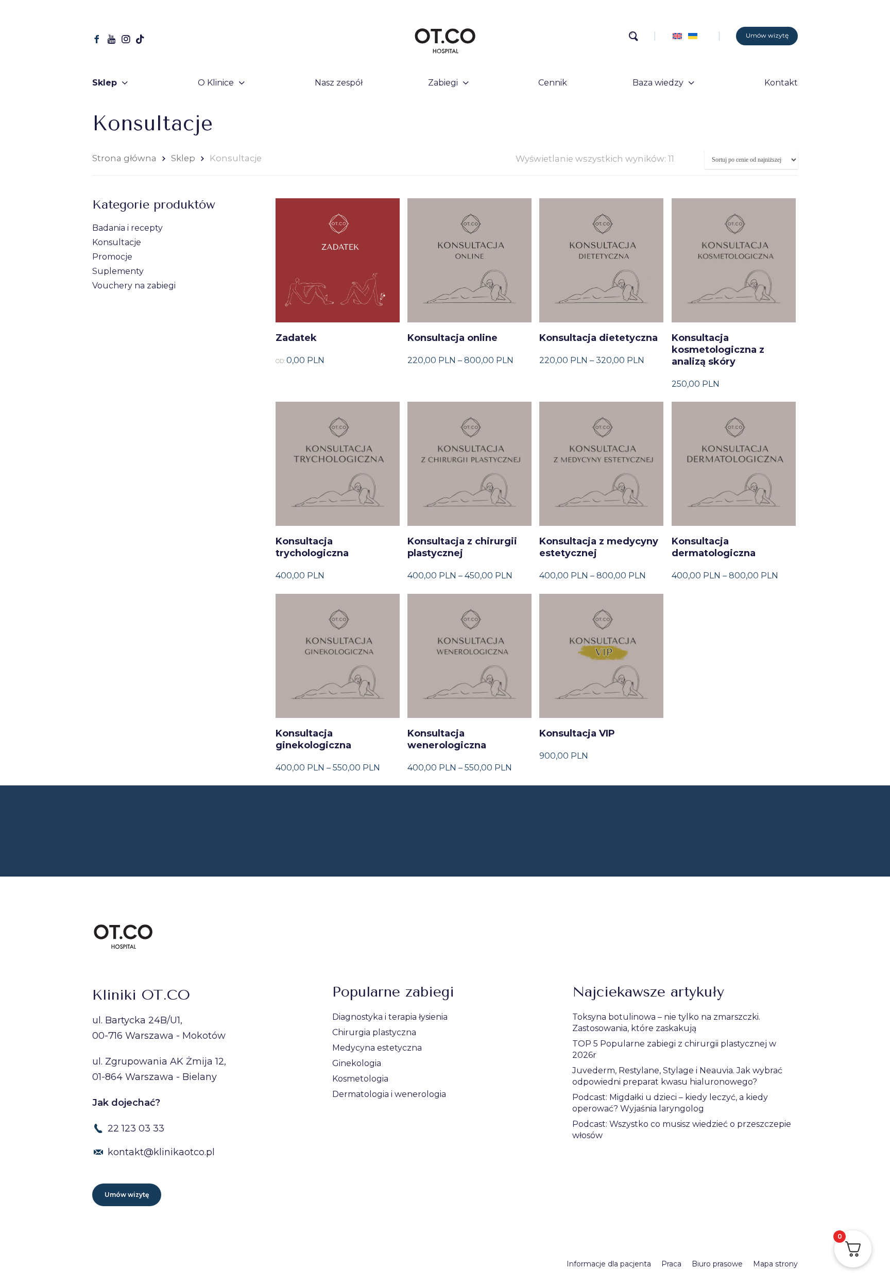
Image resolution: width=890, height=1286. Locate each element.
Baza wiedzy (657, 83)
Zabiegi (443, 83)
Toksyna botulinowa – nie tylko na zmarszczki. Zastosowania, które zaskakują (666, 1022)
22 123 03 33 (136, 1128)
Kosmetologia (360, 1079)
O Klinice (216, 83)
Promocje (112, 257)
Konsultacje (116, 242)
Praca (671, 1263)
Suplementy (118, 271)
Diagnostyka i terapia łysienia (390, 1017)
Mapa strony (775, 1263)
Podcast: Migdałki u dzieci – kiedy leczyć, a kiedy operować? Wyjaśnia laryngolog (670, 1102)
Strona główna (124, 158)
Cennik (552, 83)
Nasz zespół (339, 83)
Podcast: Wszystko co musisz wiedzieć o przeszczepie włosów (681, 1129)
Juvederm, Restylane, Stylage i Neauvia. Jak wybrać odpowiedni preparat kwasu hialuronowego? (677, 1076)
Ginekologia (356, 1063)
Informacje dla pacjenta (609, 1263)
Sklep (104, 83)
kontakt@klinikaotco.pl (161, 1152)
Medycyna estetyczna (377, 1048)
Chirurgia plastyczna (374, 1032)
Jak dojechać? (126, 1102)
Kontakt (781, 83)
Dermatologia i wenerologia (389, 1094)
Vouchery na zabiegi (134, 285)
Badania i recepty (127, 228)
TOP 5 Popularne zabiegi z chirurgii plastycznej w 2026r (674, 1049)
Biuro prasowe (717, 1263)
